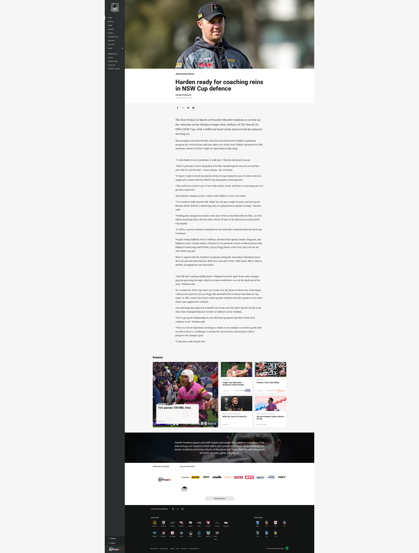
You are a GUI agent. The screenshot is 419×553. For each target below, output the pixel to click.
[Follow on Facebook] (173, 509)
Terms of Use (154, 548)
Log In (113, 543)
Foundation (113, 37)
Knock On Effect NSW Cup (185, 74)
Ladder (111, 29)
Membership (112, 54)
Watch (110, 21)
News (110, 18)
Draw (110, 25)
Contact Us (184, 548)
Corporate (111, 65)
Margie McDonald (183, 95)
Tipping (111, 44)
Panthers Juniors (114, 69)
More (110, 48)
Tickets (110, 58)
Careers (172, 548)
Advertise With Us (194, 548)
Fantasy (111, 40)
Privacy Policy (164, 548)
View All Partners (219, 498)
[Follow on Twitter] (178, 509)
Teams (110, 33)
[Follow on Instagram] (182, 509)
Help (177, 548)
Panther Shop (113, 61)
